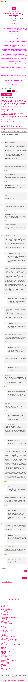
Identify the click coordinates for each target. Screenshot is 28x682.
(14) (9, 637)
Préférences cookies (20, 680)
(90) (5, 608)
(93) (3, 606)
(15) (4, 635)
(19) (7, 629)
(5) (7, 655)
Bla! (10, 11)
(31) (6, 623)
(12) (9, 639)
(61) (3, 616)
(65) (5, 612)
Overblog (14, 676)
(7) (4, 652)
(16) (4, 631)
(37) (4, 620)
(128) (4, 605)
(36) (5, 621)
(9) (6, 646)
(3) (6, 667)
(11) (9, 640)
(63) (5, 614)
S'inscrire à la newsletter (6, 94)
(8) (7, 650)
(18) (6, 630)
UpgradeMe (15, 11)
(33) (5, 622)
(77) (7, 609)
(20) (3, 627)
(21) (4, 626)
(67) (6, 610)
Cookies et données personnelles (10, 680)
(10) (10, 644)
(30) (4, 625)
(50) (9, 617)
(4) (9, 660)
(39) (4, 618)
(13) (4, 638)
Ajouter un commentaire (11, 137)
